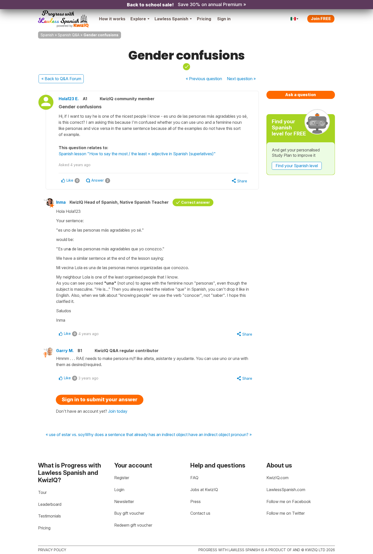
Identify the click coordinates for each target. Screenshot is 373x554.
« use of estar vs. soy (65, 434)
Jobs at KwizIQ (204, 489)
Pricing (204, 18)
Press (195, 501)
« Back (61, 78)
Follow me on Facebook (288, 501)
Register (121, 477)
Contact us (200, 513)
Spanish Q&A (68, 35)
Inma (61, 202)
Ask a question (300, 94)
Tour (42, 492)
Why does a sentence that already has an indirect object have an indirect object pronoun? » (168, 434)
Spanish (47, 35)
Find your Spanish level (297, 165)
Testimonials (49, 515)
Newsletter (124, 501)
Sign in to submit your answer (100, 399)
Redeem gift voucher (133, 525)
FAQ (194, 477)
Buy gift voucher (129, 513)
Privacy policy (52, 550)
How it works (112, 18)
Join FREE (321, 18)
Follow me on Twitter (285, 513)
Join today (117, 411)
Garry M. (65, 350)
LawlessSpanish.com (285, 489)
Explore (138, 18)
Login (119, 489)
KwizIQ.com (277, 477)
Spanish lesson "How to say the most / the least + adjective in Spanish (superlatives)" (137, 153)
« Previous (204, 78)
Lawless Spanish (171, 18)
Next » (241, 78)
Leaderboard (49, 504)
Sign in (224, 18)
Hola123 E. (69, 98)
